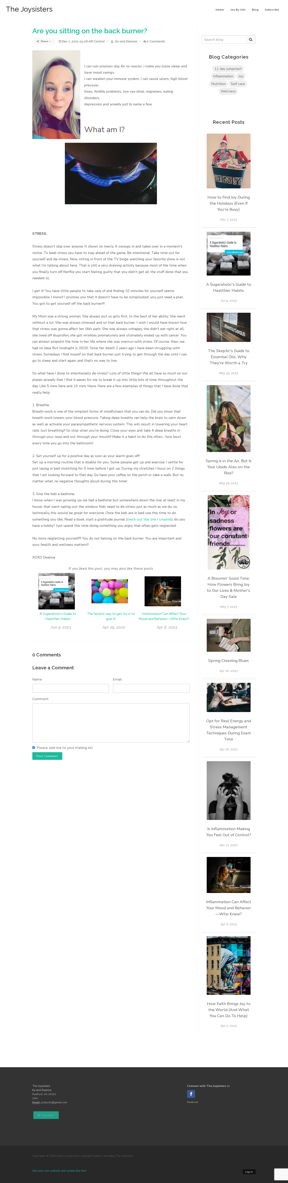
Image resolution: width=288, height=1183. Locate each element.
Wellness (228, 91)
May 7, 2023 (228, 607)
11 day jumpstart (228, 68)
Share (44, 41)
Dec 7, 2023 (228, 219)
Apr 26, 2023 (228, 749)
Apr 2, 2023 (228, 1026)
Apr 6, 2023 (167, 627)
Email (117, 679)
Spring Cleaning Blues (228, 660)
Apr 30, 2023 (228, 671)
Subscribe (272, 9)
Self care (238, 83)
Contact (48, 1115)
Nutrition (218, 83)
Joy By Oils (238, 9)
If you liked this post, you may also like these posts (111, 568)
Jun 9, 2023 (61, 627)
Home (220, 9)
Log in (249, 1171)
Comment (40, 699)
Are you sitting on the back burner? (89, 31)
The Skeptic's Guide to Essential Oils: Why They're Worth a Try (228, 357)
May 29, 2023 (228, 373)
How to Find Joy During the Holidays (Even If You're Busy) (228, 203)
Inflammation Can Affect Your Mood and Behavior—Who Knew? (228, 908)
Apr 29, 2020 (113, 627)
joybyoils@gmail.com (54, 1102)
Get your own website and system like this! (59, 1171)
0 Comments (156, 41)
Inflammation (223, 76)
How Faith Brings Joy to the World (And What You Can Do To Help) (228, 1010)
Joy (240, 76)
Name (37, 679)
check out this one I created (149, 519)
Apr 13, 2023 (229, 845)
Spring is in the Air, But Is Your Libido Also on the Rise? (229, 467)
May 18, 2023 (228, 483)
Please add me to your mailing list (65, 748)
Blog (255, 9)
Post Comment (47, 756)
